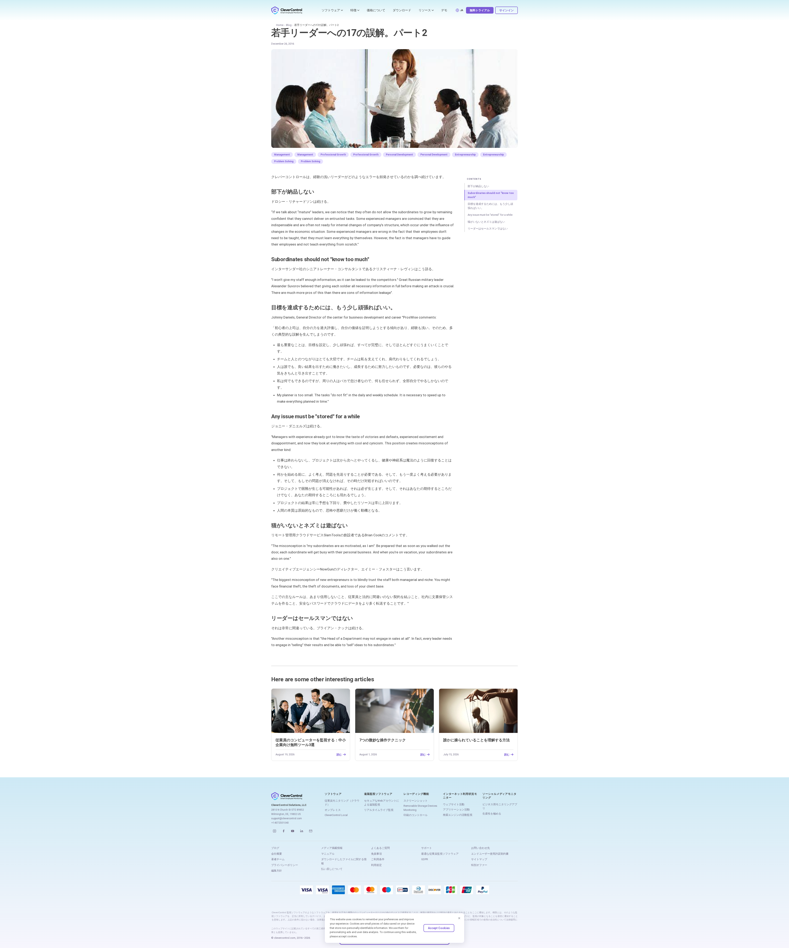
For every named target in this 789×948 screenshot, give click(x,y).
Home (279, 25)
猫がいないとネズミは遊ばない (486, 221)
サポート (426, 847)
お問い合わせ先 (480, 847)
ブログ (275, 847)
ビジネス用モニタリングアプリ (499, 806)
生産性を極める (491, 813)
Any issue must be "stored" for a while (490, 214)
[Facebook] (283, 831)
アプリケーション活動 (456, 809)
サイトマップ (479, 859)
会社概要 (276, 853)
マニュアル (328, 853)
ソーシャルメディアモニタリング (499, 795)
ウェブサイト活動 (453, 804)
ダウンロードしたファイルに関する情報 (344, 861)
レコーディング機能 (416, 793)
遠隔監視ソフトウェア (378, 793)
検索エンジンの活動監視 (457, 814)
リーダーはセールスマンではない (488, 228)
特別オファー (479, 865)
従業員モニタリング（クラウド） (342, 802)
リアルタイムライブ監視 (378, 809)
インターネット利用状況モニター (460, 795)
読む (339, 754)
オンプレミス (333, 809)
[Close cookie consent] (459, 918)
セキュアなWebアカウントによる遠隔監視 (381, 802)
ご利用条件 (377, 859)
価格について (376, 10)
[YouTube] (292, 831)
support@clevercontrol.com (286, 818)
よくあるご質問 (380, 847)
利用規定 (376, 865)
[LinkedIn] (301, 831)
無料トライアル (480, 10)
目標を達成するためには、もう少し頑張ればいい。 (490, 206)
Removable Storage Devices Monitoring (420, 807)
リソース (425, 10)
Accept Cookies (439, 928)
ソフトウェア (331, 10)
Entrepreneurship (465, 154)
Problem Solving (283, 161)
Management (282, 154)
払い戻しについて (332, 868)
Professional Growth (333, 154)
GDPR (424, 859)
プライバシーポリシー (284, 865)
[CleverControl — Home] (286, 10)
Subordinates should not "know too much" (491, 195)
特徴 (353, 10)
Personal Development (399, 154)
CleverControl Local (336, 815)
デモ (444, 10)
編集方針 (276, 870)
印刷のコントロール (416, 815)
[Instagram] (274, 831)
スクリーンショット (416, 800)
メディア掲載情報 (332, 847)
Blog (289, 25)
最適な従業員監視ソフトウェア (440, 853)
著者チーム (278, 859)
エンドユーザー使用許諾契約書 (490, 853)
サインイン (506, 10)
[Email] (310, 831)
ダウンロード (402, 10)
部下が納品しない (478, 186)
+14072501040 (280, 822)
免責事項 (376, 853)
